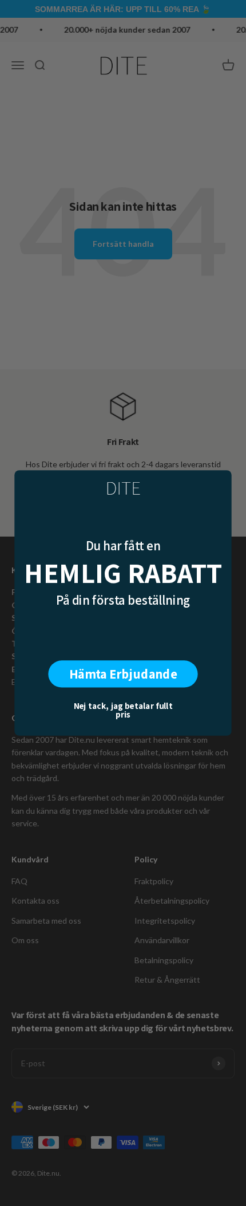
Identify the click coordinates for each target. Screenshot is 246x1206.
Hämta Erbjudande (123, 673)
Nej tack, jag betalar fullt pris (123, 710)
